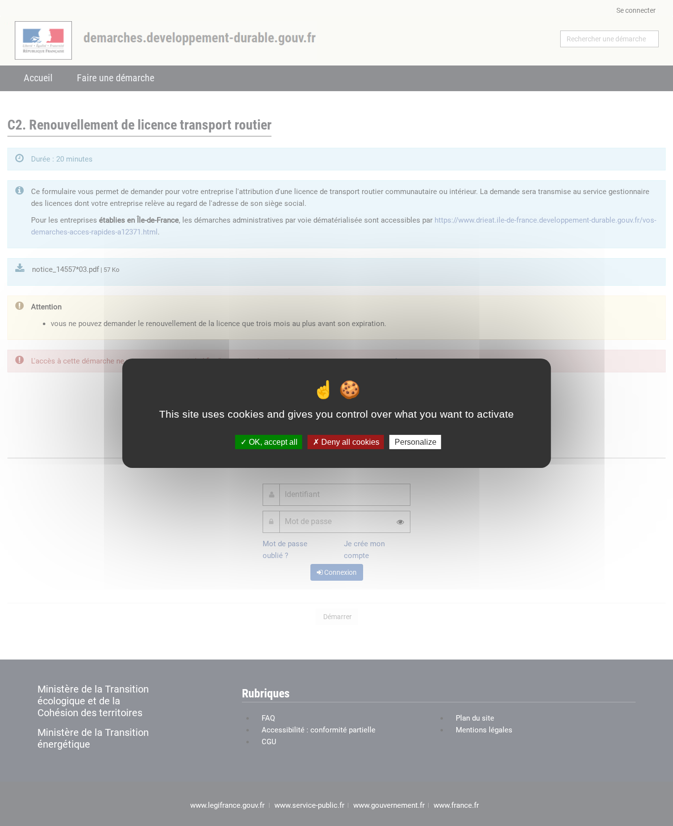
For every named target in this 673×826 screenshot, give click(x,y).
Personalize (416, 441)
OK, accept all (272, 441)
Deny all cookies (349, 441)
